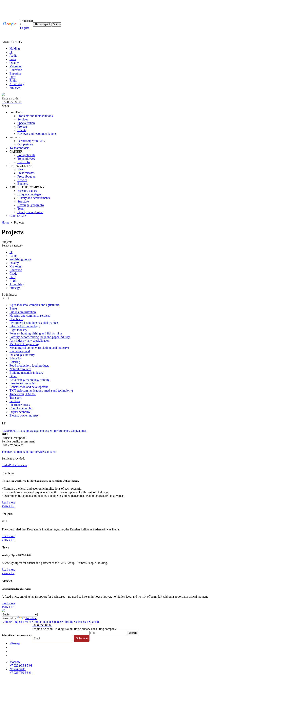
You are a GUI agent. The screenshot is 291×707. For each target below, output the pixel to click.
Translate (31, 618)
